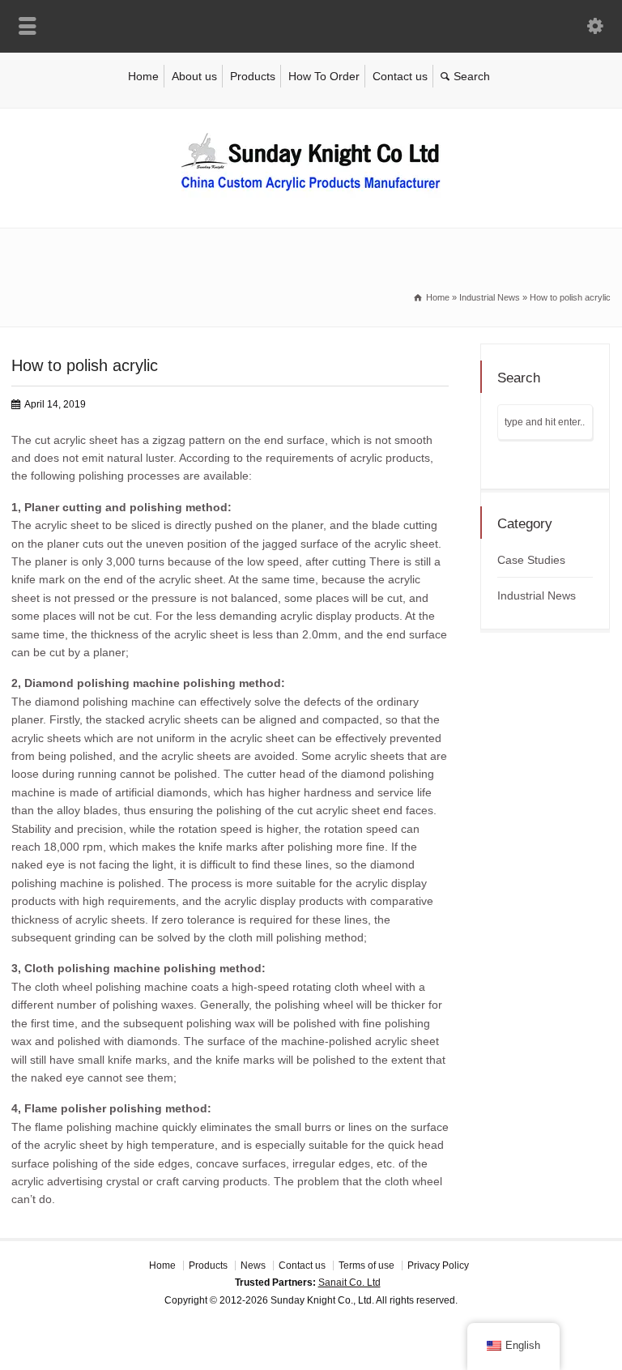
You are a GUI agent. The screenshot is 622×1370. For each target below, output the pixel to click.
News (253, 1265)
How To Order (324, 76)
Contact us (400, 76)
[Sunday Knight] (311, 193)
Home (143, 76)
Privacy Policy (438, 1265)
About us (194, 76)
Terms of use (366, 1265)
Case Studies (531, 559)
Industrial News (536, 595)
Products (252, 76)
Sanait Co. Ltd (349, 1282)
